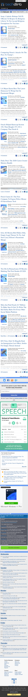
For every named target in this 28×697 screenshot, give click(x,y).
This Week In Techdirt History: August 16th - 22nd (12, 620)
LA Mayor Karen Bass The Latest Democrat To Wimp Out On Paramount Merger (13, 90)
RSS (5, 664)
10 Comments (4, 227)
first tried (23, 135)
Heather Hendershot (12, 60)
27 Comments (4, 299)
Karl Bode (22, 97)
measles (22, 284)
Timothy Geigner (11, 28)
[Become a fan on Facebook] (8, 380)
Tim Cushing (23, 206)
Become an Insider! (14, 547)
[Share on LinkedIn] (26, 47)
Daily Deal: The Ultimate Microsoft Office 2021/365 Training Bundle (15, 603)
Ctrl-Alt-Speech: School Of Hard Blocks (10, 631)
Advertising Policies (17, 663)
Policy (5, 141)
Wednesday (5, 554)
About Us (17, 661)
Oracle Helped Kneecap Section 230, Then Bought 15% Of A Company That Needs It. (12, 126)
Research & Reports (7, 667)
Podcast (6, 665)
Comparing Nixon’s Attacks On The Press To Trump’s (14, 53)
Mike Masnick (23, 133)
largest (11, 284)
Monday (3, 590)
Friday (3, 623)
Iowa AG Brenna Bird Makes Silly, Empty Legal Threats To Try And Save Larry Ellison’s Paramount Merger (13, 236)
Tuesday (3, 568)
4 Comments (4, 47)
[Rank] (2, 472)
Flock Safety (11, 208)
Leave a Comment (5, 191)
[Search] (27, 1)
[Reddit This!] (20, 47)
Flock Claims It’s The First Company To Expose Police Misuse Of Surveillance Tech (13, 199)
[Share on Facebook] (24, 47)
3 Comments (4, 119)
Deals (6, 175)
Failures (5, 105)
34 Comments (4, 372)
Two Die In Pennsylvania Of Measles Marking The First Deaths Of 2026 (14, 270)
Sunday (3, 613)
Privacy (16, 665)
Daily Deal (22, 167)
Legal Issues (4, 252)
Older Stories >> (24, 376)
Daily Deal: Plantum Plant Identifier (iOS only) (11, 634)
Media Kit (6, 673)
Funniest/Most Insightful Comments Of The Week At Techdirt (14, 615)
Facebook (6, 663)
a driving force (4, 145)
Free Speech (4, 67)
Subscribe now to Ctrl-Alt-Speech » (14, 448)
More (1, 655)
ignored (6, 288)
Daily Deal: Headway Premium (8, 582)
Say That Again (4, 35)
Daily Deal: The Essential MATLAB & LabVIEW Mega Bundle (14, 559)
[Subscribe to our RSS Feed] (12, 380)
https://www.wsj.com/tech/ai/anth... (9, 522)
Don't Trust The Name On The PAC (9, 595)
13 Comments (4, 263)
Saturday (4, 618)
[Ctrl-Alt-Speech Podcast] (14, 408)
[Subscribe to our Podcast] (16, 380)
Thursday (4, 643)
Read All (24, 466)
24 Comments (11, 336)
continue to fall (14, 35)
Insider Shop (18, 673)
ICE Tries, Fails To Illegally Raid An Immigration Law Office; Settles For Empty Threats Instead (14, 343)
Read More (3, 336)
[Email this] (18, 47)
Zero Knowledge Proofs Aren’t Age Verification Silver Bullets (13, 632)
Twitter (5, 661)
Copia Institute (18, 672)
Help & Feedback (8, 672)
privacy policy (19, 398)
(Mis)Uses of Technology (4, 214)
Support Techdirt (19, 674)
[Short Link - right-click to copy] (16, 47)
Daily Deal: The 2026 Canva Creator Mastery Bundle (14, 161)
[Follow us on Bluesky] (4, 380)
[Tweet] (22, 47)
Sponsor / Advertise (6, 675)
